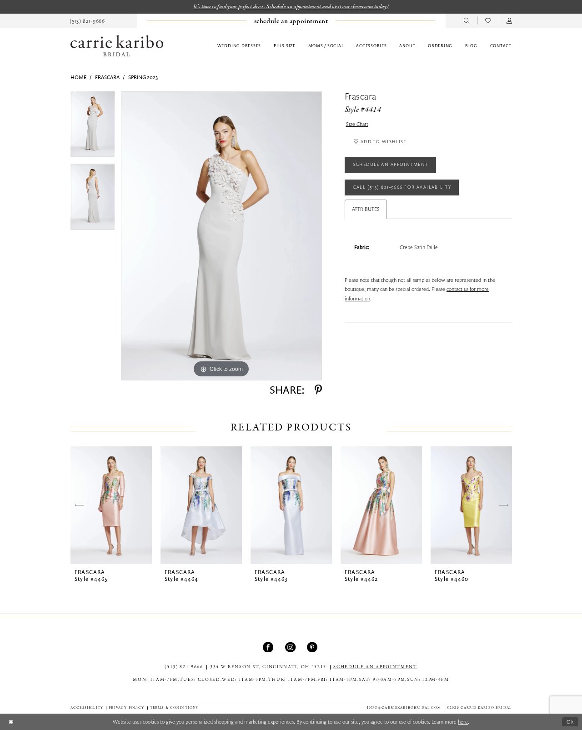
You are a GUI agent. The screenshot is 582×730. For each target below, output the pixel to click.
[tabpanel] (92, 127)
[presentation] (111, 505)
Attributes (366, 208)
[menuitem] (87, 21)
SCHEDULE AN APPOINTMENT (375, 667)
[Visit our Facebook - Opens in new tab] (269, 647)
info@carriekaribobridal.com (404, 707)
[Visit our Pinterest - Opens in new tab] (313, 647)
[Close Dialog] (10, 721)
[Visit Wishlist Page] (488, 21)
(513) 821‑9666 (184, 667)
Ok (570, 721)
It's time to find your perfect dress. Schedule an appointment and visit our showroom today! (291, 6)
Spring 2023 (143, 77)
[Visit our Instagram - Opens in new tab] (291, 647)
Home (78, 77)
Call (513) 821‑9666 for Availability (402, 187)
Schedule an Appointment (390, 164)
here (463, 721)
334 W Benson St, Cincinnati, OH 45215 (268, 667)
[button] (509, 21)
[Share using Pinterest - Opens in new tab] (318, 390)
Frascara (107, 77)
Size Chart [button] (357, 123)
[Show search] (466, 21)
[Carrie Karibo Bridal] (116, 45)
